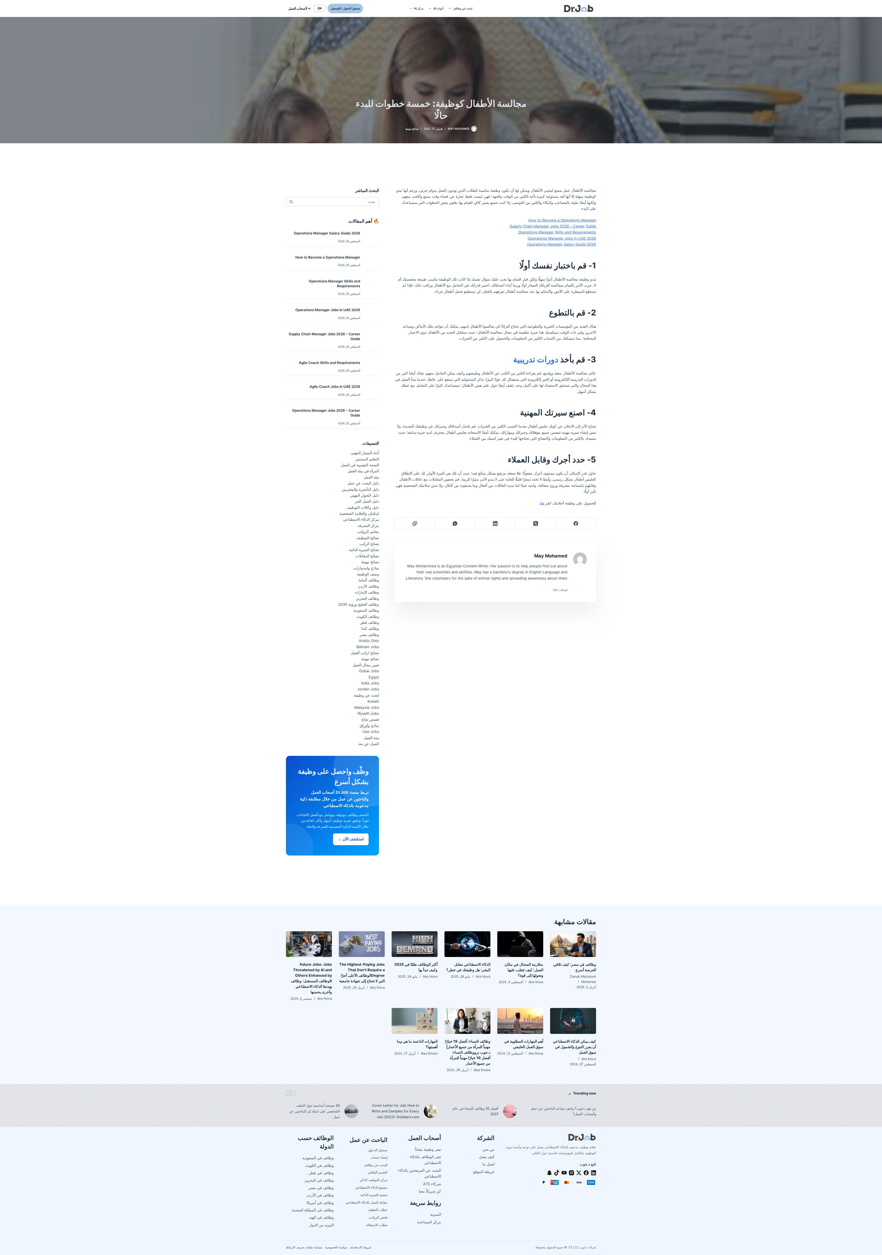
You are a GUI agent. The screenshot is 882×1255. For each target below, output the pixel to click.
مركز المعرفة (368, 525)
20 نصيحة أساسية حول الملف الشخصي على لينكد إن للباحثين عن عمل (314, 1111)
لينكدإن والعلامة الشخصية (359, 513)
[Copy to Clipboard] (415, 523)
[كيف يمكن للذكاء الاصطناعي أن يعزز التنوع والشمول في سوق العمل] (573, 1021)
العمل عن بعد (368, 743)
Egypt (374, 677)
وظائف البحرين (367, 598)
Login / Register (345, 8)
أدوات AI (438, 8)
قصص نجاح (370, 719)
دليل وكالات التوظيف (363, 507)
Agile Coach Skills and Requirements (329, 362)
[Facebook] (576, 523)
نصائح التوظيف (367, 537)
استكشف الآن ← (351, 839)
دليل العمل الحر (367, 501)
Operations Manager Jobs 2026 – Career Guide (326, 412)
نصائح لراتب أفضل (365, 652)
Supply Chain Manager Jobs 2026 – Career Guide (553, 226)
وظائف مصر (369, 634)
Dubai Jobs (369, 671)
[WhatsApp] (455, 523)
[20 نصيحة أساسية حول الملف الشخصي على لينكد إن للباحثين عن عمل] (351, 1111)
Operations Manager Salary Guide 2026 (561, 244)
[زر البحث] (291, 201)
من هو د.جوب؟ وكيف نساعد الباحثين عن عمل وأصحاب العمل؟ (563, 1111)
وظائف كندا (370, 628)
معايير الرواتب (368, 531)
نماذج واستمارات (366, 568)
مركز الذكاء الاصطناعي (361, 519)
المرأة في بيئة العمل (363, 471)
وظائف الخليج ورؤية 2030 (358, 604)
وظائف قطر (369, 622)
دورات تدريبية (535, 359)
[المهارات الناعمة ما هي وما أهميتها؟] (415, 1021)
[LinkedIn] (495, 523)
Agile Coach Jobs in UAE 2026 (335, 386)
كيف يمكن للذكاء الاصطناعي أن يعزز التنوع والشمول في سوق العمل (574, 1047)
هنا (542, 503)
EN (320, 8)
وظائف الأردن (368, 586)
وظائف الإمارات (367, 592)
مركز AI (418, 8)
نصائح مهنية (411, 128)
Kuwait (373, 701)
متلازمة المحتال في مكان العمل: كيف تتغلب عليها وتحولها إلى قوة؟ (524, 970)
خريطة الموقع (484, 1171)
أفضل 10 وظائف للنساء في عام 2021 (475, 1111)
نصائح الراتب (369, 543)
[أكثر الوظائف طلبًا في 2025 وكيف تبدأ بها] (415, 944)
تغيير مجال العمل (366, 665)
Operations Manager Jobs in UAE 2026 (562, 238)
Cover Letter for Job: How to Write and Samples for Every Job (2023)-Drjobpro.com (395, 1111)
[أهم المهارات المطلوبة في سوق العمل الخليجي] (520, 1021)
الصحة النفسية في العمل (360, 465)
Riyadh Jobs (368, 713)
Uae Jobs (370, 731)
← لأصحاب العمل (299, 8)
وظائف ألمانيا (369, 580)
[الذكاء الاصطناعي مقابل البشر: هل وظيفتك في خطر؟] (467, 944)
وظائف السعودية (366, 610)
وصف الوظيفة (368, 574)
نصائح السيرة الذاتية (364, 549)
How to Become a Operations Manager (562, 220)
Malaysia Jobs (366, 707)
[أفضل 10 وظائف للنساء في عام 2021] (510, 1111)
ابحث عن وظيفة (366, 695)
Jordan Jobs (368, 689)
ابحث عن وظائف (462, 8)
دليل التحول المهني (364, 495)
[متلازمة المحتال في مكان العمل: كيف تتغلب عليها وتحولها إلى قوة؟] (520, 944)
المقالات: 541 (560, 590)
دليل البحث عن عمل (363, 483)
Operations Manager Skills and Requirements (557, 232)
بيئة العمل (371, 477)
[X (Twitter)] (535, 523)
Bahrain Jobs (367, 646)
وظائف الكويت (367, 616)
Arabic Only (369, 640)
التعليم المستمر (367, 459)
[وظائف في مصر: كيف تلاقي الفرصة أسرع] (573, 944)
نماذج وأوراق (369, 725)
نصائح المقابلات (367, 556)
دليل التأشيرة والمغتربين (360, 489)
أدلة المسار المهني (365, 452)
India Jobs (370, 683)
